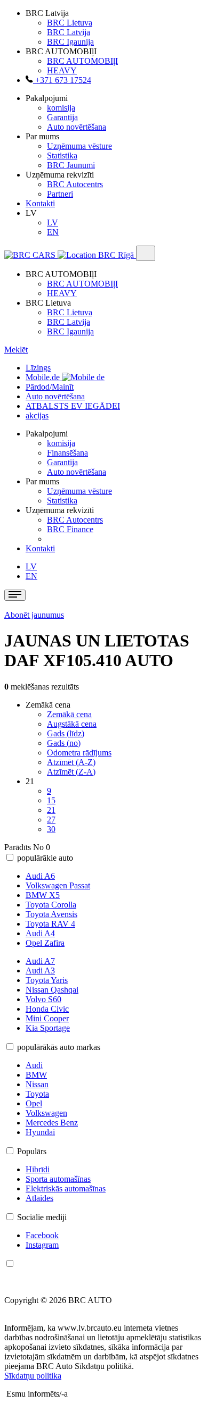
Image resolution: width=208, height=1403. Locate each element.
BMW (36, 1074)
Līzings (38, 367)
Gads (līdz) (65, 733)
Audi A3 (40, 970)
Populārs (31, 1151)
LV (52, 222)
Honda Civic (47, 1008)
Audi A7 (40, 960)
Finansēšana (67, 452)
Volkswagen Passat (58, 885)
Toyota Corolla (51, 904)
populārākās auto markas (58, 1047)
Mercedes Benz (52, 1122)
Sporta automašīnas (58, 1178)
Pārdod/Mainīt (50, 386)
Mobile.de (44, 377)
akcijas (37, 415)
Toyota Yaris (47, 980)
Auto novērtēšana (76, 126)
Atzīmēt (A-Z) (71, 762)
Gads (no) (64, 742)
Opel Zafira (45, 942)
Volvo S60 (43, 999)
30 (51, 829)
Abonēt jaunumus (34, 614)
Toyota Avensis (51, 914)
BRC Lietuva (69, 22)
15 (51, 800)
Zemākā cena (69, 714)
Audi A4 (40, 933)
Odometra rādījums (79, 752)
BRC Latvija (68, 32)
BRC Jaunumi (71, 165)
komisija (61, 107)
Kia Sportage (48, 1027)
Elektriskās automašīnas (66, 1188)
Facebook (42, 1235)
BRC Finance (70, 529)
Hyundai (40, 1132)
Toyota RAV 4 (50, 923)
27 (51, 819)
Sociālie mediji (42, 1217)
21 (51, 809)
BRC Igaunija (70, 41)
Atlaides (39, 1198)
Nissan (37, 1084)
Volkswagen (46, 1113)
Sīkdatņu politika (32, 1375)
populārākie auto (45, 857)
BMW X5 (43, 895)
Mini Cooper (47, 1018)
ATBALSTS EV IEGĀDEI (73, 405)
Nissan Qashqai (52, 989)
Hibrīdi (38, 1169)
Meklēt (16, 349)
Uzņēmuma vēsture (79, 145)
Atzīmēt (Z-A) (71, 771)
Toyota (37, 1093)
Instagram (42, 1244)
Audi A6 (40, 875)
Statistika (62, 155)
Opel (34, 1103)
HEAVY (62, 70)
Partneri (60, 193)
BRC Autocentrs (75, 184)
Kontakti (40, 203)
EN (53, 232)
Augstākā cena (72, 723)
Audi (34, 1065)
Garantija (62, 117)
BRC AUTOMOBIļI (82, 60)
